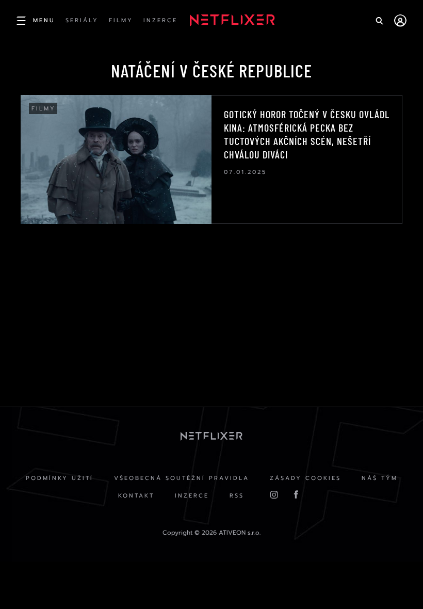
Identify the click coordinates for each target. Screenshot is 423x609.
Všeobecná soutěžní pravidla (181, 478)
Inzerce (192, 495)
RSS (237, 495)
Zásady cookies (305, 478)
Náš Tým (380, 478)
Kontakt (136, 495)
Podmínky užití (59, 478)
